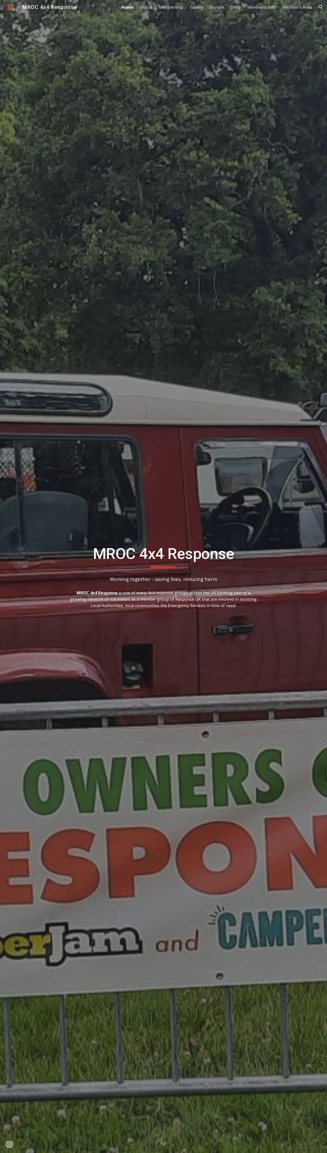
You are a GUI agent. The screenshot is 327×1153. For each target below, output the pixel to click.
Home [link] (127, 7)
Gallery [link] (196, 7)
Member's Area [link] (297, 7)
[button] (321, 7)
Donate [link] (217, 7)
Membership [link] (171, 7)
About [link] (146, 7)
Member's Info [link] (261, 7)
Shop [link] (236, 7)
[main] (163, 556)
